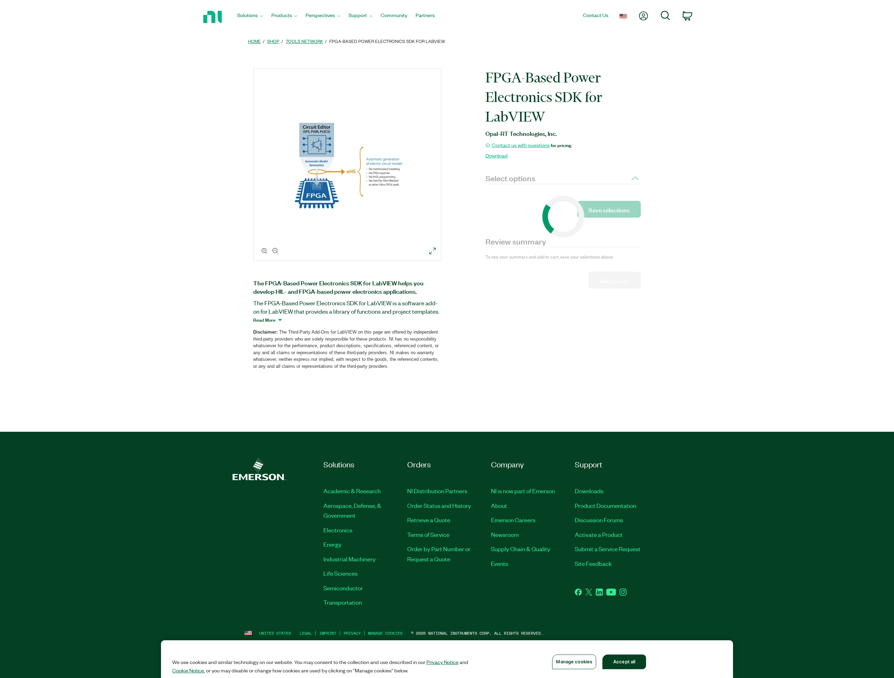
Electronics (337, 530)
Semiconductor (343, 588)
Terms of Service (428, 534)
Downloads (589, 491)
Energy (332, 544)
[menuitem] (250, 17)
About (499, 505)
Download (496, 155)
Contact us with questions (521, 144)
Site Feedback (593, 563)
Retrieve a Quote (428, 520)
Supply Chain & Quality (520, 549)
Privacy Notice (442, 661)
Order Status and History (439, 505)
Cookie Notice (188, 670)
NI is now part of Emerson (523, 491)
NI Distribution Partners (437, 491)
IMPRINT (327, 633)
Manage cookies (385, 633)
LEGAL (306, 633)
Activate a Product (599, 534)
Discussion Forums (599, 520)
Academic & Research (352, 491)
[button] (348, 165)
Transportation (342, 602)
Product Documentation (605, 505)
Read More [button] (264, 319)
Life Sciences (340, 573)
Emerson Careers (513, 520)
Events (499, 563)
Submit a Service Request (607, 549)
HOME (254, 41)
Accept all (624, 661)
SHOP (273, 41)
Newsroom (505, 534)
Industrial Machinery (349, 559)
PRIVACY (352, 633)
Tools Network (304, 41)
